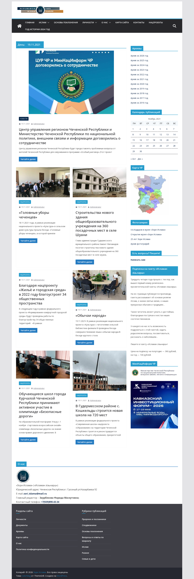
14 (174, 134)
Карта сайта (122, 22)
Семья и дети (89, 558)
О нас (105, 22)
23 (141, 145)
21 (174, 140)
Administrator (39, 124)
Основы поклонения (66, 22)
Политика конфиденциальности (32, 549)
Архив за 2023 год (139, 69)
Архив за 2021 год (139, 79)
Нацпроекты (156, 22)
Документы (22, 525)
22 (134, 145)
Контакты (138, 22)
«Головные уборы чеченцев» (34, 214)
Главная (29, 22)
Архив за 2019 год (139, 88)
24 (147, 145)
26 (161, 145)
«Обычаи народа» (91, 315)
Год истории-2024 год (37, 29)
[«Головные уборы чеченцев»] (43, 182)
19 (161, 140)
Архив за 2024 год (139, 65)
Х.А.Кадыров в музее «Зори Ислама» (148, 229)
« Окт (133, 159)
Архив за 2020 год (139, 84)
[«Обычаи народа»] (100, 285)
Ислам (42, 22)
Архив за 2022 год (139, 74)
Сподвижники (89, 525)
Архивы (20, 531)
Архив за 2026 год (139, 55)
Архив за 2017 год (139, 98)
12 (161, 134)
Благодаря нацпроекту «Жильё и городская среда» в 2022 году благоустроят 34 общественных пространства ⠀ (42, 294)
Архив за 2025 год (139, 60)
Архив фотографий (140, 243)
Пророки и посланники (94, 519)
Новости (23, 119)
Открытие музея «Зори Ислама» (146, 234)
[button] (47, 23)
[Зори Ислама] (19, 26)
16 (141, 140)
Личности (88, 22)
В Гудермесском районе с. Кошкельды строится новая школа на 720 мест (99, 410)
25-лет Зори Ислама (140, 239)
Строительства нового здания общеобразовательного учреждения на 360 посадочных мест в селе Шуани (96, 223)
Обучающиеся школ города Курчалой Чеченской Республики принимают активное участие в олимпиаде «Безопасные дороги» (42, 404)
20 (167, 140)
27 (167, 145)
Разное (85, 552)
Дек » (140, 159)
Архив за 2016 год (139, 102)
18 (154, 140)
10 (147, 134)
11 (154, 134)
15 (134, 140)
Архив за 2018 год (139, 93)
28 (174, 145)
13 (167, 134)
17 (147, 140)
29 (134, 151)
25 (154, 145)
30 (141, 151)
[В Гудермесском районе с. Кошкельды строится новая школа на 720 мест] (100, 371)
